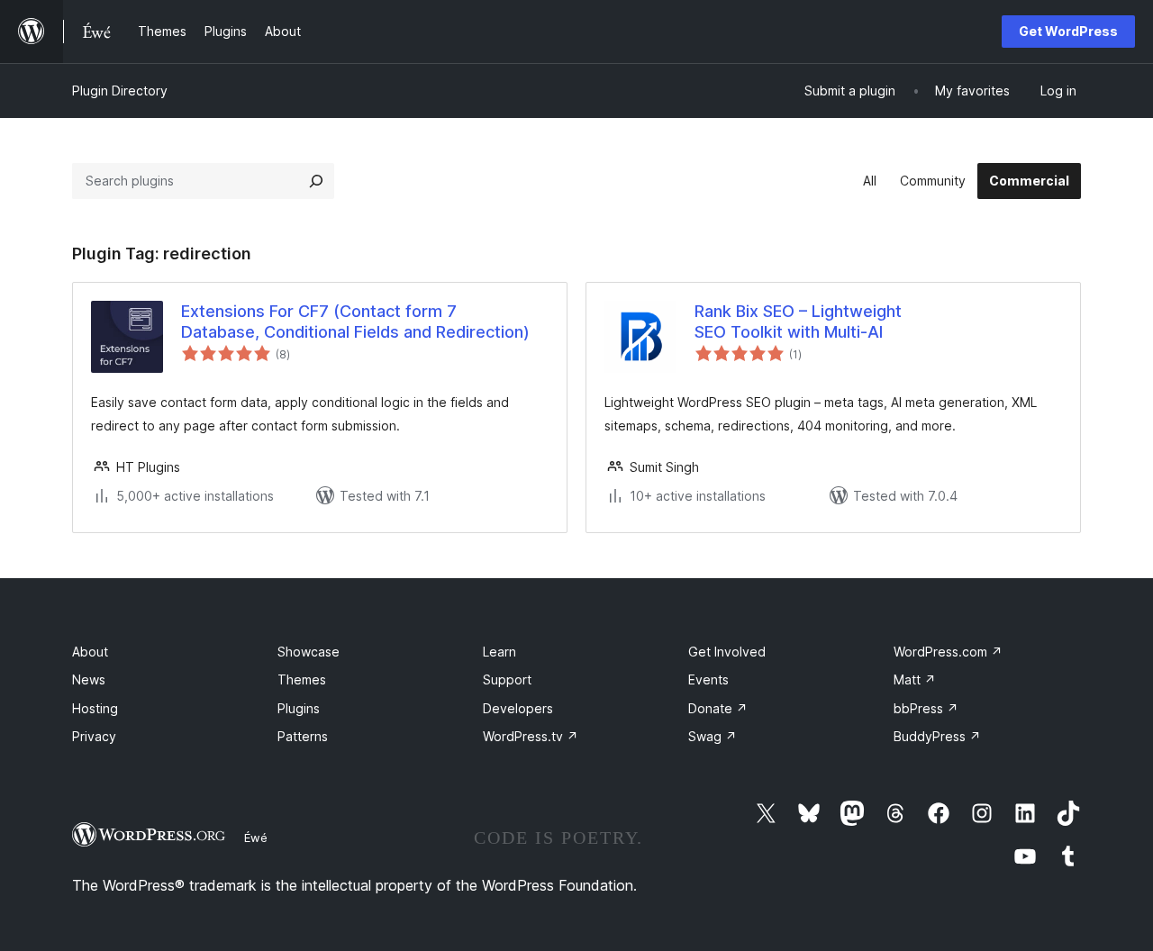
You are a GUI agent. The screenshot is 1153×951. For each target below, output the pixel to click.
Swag (712, 736)
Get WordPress (1068, 31)
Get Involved (727, 651)
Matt (915, 679)
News (88, 679)
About (90, 651)
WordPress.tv (530, 736)
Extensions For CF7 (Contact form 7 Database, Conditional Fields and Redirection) (355, 321)
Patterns (302, 736)
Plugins (298, 708)
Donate (718, 708)
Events (708, 679)
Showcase (308, 651)
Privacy (94, 736)
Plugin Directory (120, 90)
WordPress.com (948, 651)
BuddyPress (937, 736)
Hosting (95, 708)
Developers (518, 708)
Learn (499, 651)
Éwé (256, 837)
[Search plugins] (316, 181)
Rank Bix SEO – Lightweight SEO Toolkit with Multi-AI (798, 321)
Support (507, 679)
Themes (301, 679)
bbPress (926, 708)
